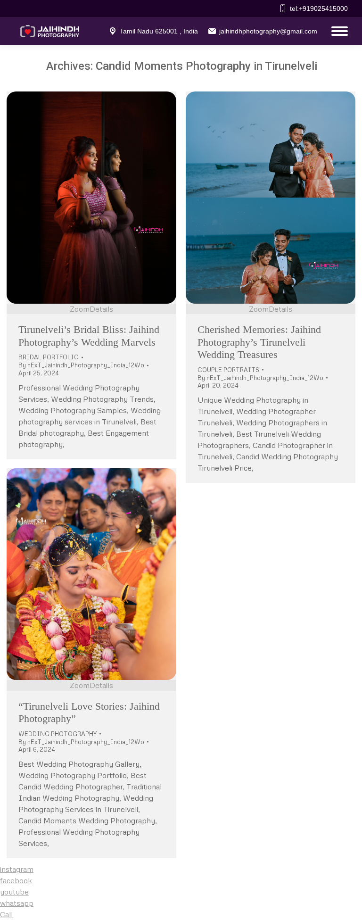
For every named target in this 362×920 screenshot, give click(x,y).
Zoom (80, 309)
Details (101, 309)
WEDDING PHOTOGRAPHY (57, 734)
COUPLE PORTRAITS (228, 369)
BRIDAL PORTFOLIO (48, 357)
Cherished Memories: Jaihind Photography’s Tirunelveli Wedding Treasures (259, 341)
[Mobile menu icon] (337, 31)
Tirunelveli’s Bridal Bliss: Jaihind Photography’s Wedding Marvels (88, 335)
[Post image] (91, 197)
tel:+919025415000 (319, 8)
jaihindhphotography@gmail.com (268, 31)
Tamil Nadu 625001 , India (159, 31)
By (81, 365)
